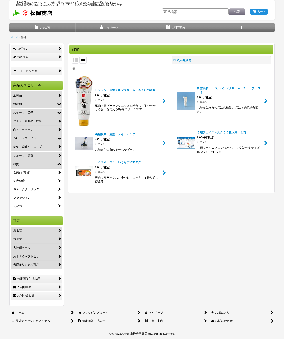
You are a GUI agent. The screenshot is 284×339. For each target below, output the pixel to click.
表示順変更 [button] (184, 60)
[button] (241, 27)
